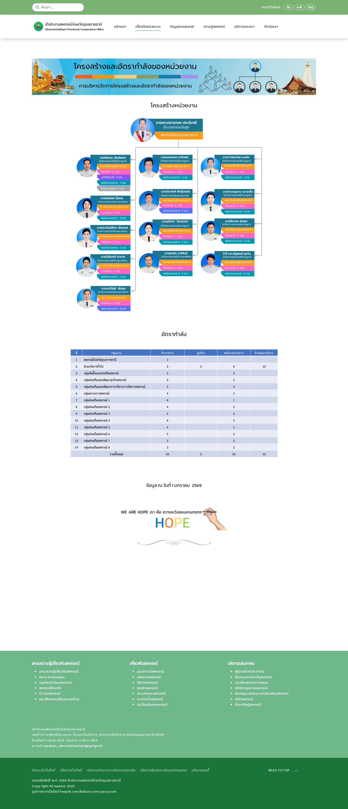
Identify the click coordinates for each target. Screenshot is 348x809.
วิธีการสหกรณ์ (147, 682)
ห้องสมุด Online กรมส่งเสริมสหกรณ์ (261, 693)
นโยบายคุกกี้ (200, 770)
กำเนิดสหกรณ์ (49, 693)
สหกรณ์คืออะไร (50, 688)
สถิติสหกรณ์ (244, 699)
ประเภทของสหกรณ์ (151, 693)
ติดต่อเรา (271, 26)
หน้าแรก (120, 26)
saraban (73, 745)
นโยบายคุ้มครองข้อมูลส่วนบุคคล (163, 770)
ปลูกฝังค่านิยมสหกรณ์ (55, 682)
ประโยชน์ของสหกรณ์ (152, 704)
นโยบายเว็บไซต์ (71, 770)
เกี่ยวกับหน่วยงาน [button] (148, 26)
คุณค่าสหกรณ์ (147, 688)
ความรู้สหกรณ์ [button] (214, 26)
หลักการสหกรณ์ (149, 677)
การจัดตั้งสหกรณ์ (150, 699)
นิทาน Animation (52, 677)
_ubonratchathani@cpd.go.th (80, 745)
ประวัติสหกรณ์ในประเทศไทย (59, 699)
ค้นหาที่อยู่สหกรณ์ (248, 704)
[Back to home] (68, 26)
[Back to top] (296, 770)
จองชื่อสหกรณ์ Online (251, 682)
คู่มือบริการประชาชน (249, 671)
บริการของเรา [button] (244, 26)
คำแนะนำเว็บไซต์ (43, 770)
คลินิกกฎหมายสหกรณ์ (251, 688)
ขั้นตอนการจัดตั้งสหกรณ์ (253, 677)
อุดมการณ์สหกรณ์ (150, 671)
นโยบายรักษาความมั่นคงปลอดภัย (111, 770)
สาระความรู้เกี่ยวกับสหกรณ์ (58, 671)
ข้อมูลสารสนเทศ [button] (182, 26)
